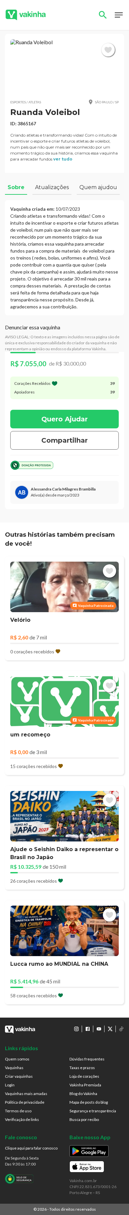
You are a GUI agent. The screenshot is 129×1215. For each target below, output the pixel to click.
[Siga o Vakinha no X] (110, 1029)
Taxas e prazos (82, 1067)
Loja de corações (84, 1076)
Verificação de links (22, 1119)
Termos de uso (18, 1110)
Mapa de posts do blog (88, 1102)
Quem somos (17, 1058)
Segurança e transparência (92, 1110)
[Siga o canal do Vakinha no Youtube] (99, 1029)
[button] (64, 66)
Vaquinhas (14, 1067)
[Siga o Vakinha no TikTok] (121, 1029)
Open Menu (118, 15)
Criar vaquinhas (19, 1076)
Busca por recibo (84, 1119)
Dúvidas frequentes (87, 1058)
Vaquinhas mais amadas (26, 1093)
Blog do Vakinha (83, 1093)
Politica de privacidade (24, 1102)
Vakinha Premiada (85, 1084)
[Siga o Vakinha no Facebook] (87, 1029)
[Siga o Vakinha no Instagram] (76, 1029)
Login (10, 1084)
